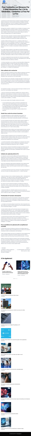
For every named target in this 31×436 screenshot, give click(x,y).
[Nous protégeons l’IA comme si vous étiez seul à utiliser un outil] (15, 348)
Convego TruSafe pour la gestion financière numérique (7, 272)
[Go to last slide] (2, 269)
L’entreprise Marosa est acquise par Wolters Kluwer (9, 295)
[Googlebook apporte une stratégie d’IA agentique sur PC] (15, 318)
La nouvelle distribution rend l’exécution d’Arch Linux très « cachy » (23, 249)
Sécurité (15, 5)
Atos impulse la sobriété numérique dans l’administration (10, 384)
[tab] (14, 278)
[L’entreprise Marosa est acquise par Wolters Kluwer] (15, 289)
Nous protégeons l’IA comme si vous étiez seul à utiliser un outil (11, 354)
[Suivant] (28, 269)
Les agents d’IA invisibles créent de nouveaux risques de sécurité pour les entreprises (15, 398)
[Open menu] (29, 2)
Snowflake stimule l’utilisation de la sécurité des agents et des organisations (14, 339)
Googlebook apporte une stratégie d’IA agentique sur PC (10, 324)
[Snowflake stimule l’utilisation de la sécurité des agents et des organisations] (15, 333)
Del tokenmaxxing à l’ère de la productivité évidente (9, 413)
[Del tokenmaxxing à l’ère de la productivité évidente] (15, 407)
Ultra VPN (14, 433)
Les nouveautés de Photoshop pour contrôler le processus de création (13, 310)
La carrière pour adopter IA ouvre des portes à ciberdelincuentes (12, 369)
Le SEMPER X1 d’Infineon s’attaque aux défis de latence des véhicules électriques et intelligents (7, 250)
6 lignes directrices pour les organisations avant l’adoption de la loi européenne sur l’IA (23, 272)
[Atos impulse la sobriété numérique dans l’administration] (15, 378)
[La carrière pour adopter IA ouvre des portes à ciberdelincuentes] (15, 363)
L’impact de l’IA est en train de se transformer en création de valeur (12, 428)
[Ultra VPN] (4, 2)
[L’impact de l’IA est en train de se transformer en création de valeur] (15, 422)
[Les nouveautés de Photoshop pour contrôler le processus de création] (15, 303)
